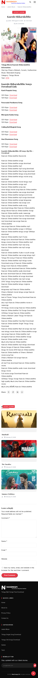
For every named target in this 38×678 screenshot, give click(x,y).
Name (4, 541)
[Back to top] (33, 673)
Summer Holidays (8, 494)
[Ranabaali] (19, 421)
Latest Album (11, 7)
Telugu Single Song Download (11, 634)
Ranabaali (5, 435)
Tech (3, 650)
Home (3, 7)
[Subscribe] (35, 665)
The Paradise (6, 464)
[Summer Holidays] (19, 481)
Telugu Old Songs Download (10, 640)
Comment (5, 518)
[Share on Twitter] (8, 392)
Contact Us (4, 618)
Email (4, 550)
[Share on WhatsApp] (22, 392)
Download (13, 95)
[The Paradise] (19, 451)
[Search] (30, 2)
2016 (7, 78)
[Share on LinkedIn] (17, 392)
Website (4, 559)
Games (3, 645)
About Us (4, 608)
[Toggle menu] (35, 2)
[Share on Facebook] (13, 392)
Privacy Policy (5, 613)
